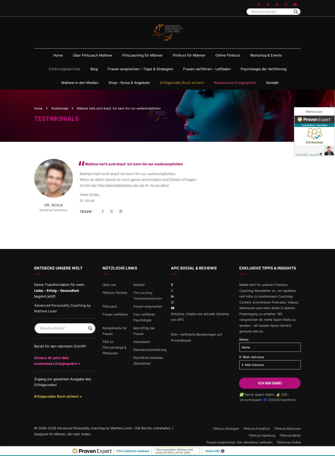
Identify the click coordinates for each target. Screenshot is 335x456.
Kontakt (272, 82)
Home (58, 55)
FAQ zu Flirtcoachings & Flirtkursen (114, 347)
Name (243, 339)
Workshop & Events (266, 55)
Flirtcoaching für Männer (142, 55)
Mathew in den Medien (79, 82)
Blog (94, 69)
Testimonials (59, 108)
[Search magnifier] (296, 11)
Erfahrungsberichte (64, 69)
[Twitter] (111, 211)
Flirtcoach (110, 306)
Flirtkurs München (287, 428)
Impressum (141, 342)
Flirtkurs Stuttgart (226, 428)
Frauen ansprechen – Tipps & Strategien (140, 69)
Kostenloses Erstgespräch (235, 82)
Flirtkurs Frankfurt (256, 428)
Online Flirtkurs (227, 55)
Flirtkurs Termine (115, 293)
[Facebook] (103, 211)
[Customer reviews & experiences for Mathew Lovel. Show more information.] (314, 131)
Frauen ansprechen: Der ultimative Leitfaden (239, 442)
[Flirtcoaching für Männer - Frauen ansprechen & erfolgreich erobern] (167, 32)
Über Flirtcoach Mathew (92, 55)
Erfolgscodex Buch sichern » (58, 396)
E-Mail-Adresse (251, 357)
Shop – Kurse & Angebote (129, 82)
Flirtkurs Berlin (290, 435)
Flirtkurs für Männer (189, 55)
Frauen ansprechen (147, 306)
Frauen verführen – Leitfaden (207, 69)
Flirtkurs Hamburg (262, 435)
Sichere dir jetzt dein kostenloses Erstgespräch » (57, 361)
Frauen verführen (115, 314)
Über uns (109, 285)
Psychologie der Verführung (263, 69)
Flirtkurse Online (289, 442)
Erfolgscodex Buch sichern (182, 82)
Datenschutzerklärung (149, 350)
